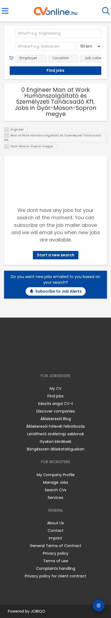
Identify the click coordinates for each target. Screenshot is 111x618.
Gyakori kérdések (55, 441)
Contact (56, 530)
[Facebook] (43, 360)
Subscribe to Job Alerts (58, 291)
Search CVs (55, 490)
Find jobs (55, 396)
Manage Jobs (55, 482)
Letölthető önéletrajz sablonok (55, 434)
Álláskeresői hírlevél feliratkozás (55, 426)
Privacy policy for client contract (55, 576)
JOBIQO (38, 611)
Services (55, 497)
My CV (55, 388)
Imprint (55, 538)
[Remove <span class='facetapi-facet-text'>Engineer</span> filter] (6, 129)
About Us (55, 523)
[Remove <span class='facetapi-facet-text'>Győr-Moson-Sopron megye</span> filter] (6, 146)
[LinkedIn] (61, 360)
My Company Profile (56, 475)
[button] (12, 58)
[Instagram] (52, 360)
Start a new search (55, 255)
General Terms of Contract (55, 545)
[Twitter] (69, 360)
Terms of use (55, 561)
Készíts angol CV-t (55, 403)
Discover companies (55, 411)
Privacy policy (55, 553)
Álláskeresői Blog (55, 418)
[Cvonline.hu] (55, 9)
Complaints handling (55, 568)
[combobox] (58, 33)
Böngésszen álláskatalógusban (55, 449)
